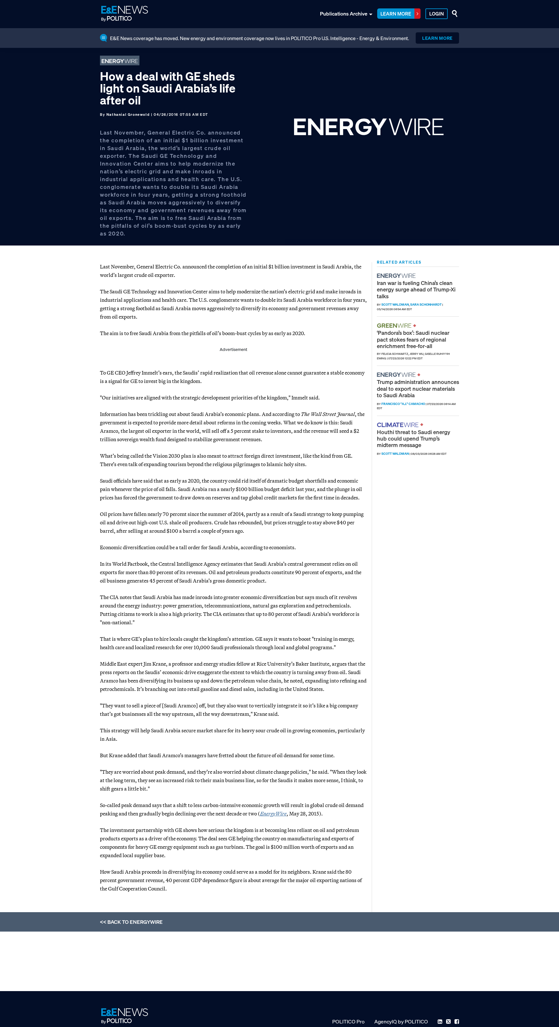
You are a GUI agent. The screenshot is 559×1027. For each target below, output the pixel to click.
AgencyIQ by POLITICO (401, 1021)
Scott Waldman (395, 304)
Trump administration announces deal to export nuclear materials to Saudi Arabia (418, 388)
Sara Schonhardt (426, 304)
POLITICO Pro (348, 1021)
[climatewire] (398, 424)
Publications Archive (343, 13)
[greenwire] (395, 325)
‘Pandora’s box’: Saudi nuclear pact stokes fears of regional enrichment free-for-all (413, 339)
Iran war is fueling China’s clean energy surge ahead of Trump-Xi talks (416, 289)
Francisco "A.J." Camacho (403, 404)
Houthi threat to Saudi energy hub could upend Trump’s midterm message (413, 438)
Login (436, 13)
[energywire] (397, 275)
